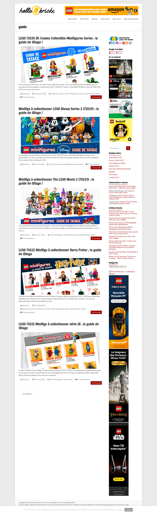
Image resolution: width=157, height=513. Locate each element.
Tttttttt (111, 195)
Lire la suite (96, 97)
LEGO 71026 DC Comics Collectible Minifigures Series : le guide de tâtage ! (58, 40)
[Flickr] (120, 43)
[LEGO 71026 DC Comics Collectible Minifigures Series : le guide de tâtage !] (60, 47)
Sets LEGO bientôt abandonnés (120, 169)
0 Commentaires (28, 97)
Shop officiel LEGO (115, 157)
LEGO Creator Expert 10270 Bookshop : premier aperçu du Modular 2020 (122, 197)
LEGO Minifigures (71, 94)
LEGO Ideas (113, 175)
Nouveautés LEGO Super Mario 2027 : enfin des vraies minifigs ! (122, 187)
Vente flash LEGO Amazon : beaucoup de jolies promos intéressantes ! (123, 233)
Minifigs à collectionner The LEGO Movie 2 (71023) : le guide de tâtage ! (56, 181)
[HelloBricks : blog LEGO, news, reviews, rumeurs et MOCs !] (37, 6)
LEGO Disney (54, 164)
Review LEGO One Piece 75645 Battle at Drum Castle (123, 202)
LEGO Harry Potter (43, 309)
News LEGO (72, 19)
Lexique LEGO (114, 177)
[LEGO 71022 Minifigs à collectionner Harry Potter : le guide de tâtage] (60, 259)
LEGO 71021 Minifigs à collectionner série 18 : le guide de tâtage (59, 325)
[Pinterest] (123, 43)
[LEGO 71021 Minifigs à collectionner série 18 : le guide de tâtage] (60, 333)
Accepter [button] (128, 510)
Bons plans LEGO (28, 309)
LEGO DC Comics (57, 94)
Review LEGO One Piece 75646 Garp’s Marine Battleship (122, 242)
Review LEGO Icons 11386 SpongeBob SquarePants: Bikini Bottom (122, 223)
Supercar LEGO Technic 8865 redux (121, 191)
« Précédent (27, 394)
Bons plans (117, 19)
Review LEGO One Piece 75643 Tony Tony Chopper (122, 237)
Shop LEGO (105, 19)
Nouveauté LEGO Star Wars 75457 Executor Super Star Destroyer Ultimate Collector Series (123, 213)
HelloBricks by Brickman (41, 502)
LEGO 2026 (84, 19)
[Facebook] (110, 43)
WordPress (59, 502)
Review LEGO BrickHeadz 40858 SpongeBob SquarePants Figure (120, 228)
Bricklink (112, 172)
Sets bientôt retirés (131, 19)
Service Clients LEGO (116, 160)
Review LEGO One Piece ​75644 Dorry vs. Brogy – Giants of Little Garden (122, 257)
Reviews (95, 19)
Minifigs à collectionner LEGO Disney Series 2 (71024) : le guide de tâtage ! (59, 110)
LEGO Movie (68, 235)
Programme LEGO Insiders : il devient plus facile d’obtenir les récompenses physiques (122, 247)
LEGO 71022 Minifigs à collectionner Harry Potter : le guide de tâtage (60, 251)
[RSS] (126, 43)
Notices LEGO (114, 166)
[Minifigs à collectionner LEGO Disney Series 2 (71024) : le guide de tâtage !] (60, 118)
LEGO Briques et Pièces (117, 163)
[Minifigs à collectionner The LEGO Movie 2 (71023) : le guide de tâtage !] (60, 188)
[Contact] (130, 43)
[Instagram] (117, 43)
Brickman (26, 94)
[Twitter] (113, 43)
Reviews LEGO (94, 94)
